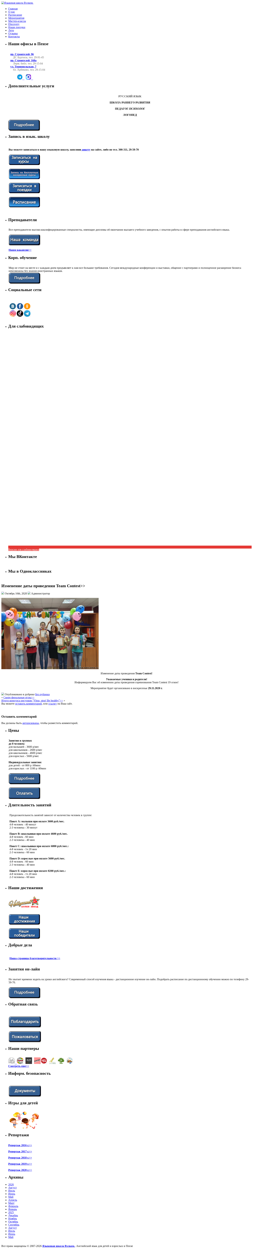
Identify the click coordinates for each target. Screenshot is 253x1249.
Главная (13, 8)
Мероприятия (16, 17)
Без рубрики (42, 694)
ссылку (52, 703)
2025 (11, 1212)
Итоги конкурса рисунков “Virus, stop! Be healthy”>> (32, 700)
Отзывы (13, 33)
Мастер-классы (17, 21)
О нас (11, 11)
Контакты (14, 36)
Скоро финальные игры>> (18, 697)
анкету (85, 149)
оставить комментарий (28, 703)
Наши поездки (16, 27)
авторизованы (30, 723)
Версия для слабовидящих (23, 549)
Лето (11, 30)
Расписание (15, 14)
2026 (11, 1184)
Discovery (13, 24)
